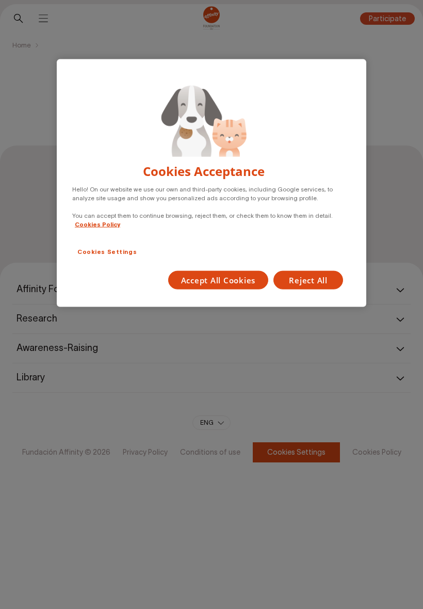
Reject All (308, 280)
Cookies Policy (97, 224)
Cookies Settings (107, 252)
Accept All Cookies (218, 280)
